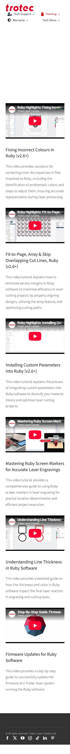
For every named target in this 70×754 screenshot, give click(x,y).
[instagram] (30, 738)
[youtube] (22, 738)
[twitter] (15, 738)
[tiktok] (37, 738)
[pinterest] (53, 738)
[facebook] (7, 738)
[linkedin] (45, 738)
